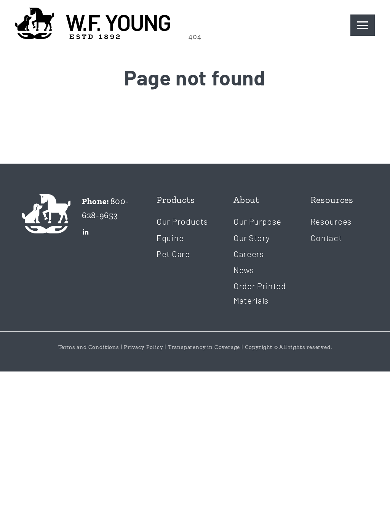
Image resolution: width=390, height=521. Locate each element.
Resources (331, 221)
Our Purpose (257, 221)
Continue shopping (195, 122)
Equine (170, 238)
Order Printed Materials (259, 293)
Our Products (182, 221)
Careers (248, 254)
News (243, 270)
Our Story (251, 238)
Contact (326, 238)
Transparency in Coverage (204, 347)
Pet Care (173, 254)
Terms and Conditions (88, 347)
